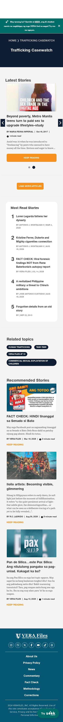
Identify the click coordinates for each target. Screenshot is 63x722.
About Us (31, 656)
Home (12, 41)
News (31, 669)
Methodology (31, 689)
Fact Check (31, 682)
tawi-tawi (41, 347)
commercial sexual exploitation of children (28, 362)
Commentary (32, 676)
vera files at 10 (17, 354)
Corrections (31, 695)
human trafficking (19, 347)
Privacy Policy (31, 663)
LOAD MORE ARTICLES (30, 186)
